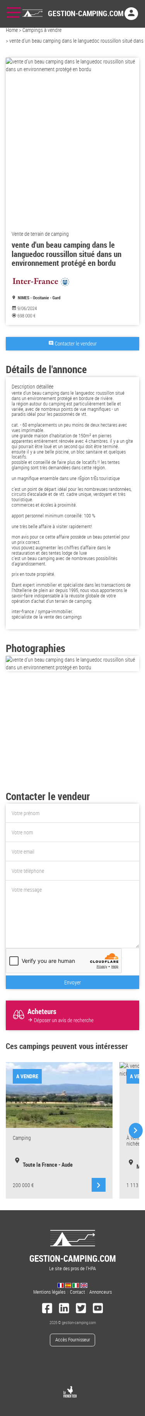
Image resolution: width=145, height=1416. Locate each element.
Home (12, 29)
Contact (77, 1292)
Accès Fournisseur (72, 1339)
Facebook (47, 1309)
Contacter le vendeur (76, 343)
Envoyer (72, 982)
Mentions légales (49, 1292)
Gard (57, 298)
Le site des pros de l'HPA (72, 1262)
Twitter (81, 1309)
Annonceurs (100, 1292)
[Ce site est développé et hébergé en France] (70, 1392)
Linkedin (64, 1309)
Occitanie (41, 298)
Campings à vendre (41, 29)
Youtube (97, 1309)
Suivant (135, 1130)
